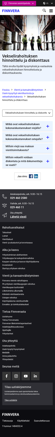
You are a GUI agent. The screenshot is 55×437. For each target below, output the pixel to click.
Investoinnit (7, 265)
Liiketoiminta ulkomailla (12, 291)
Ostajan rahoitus (9, 297)
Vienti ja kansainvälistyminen (28, 89)
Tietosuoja (7, 420)
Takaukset (6, 232)
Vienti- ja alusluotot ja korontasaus (17, 243)
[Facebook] (31, 176)
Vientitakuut (7, 239)
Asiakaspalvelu (8, 346)
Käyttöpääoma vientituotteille (15, 301)
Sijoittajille (6, 330)
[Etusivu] (10, 10)
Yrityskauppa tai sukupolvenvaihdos (18, 258)
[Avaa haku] (44, 11)
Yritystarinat (7, 333)
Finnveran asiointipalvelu (19, 3)
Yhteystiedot (7, 359)
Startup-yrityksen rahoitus (13, 268)
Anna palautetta (9, 356)
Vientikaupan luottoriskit (13, 287)
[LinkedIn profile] (35, 376)
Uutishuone (7, 316)
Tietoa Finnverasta (10, 320)
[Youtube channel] (25, 376)
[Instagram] (16, 376)
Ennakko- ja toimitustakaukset (15, 304)
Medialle (5, 352)
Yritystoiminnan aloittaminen (15, 255)
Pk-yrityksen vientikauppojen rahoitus (18, 284)
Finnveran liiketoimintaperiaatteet (17, 323)
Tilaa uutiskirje (11, 400)
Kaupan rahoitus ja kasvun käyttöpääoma (20, 262)
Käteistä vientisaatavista (13, 294)
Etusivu (6, 89)
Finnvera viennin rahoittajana (15, 280)
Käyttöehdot (23, 420)
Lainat (5, 236)
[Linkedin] (36, 176)
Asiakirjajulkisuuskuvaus (13, 327)
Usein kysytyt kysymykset (13, 349)
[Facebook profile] (6, 376)
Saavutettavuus (42, 420)
